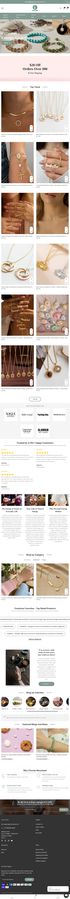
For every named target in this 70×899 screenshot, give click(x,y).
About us (4, 849)
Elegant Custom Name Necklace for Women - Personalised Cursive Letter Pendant (21, 337)
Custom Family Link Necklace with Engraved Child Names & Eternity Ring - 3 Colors (22, 287)
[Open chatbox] (66, 895)
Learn (44, 16)
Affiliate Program (41, 861)
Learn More (45, 684)
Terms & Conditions (42, 858)
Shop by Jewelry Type (20, 16)
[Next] (67, 740)
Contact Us (39, 824)
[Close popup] (67, 888)
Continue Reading (7, 759)
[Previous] (2, 740)
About (63, 16)
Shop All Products (35, 639)
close (3, 1)
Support (54, 16)
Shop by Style (33, 16)
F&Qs (37, 830)
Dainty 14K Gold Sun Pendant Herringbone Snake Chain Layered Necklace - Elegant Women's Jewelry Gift (27, 134)
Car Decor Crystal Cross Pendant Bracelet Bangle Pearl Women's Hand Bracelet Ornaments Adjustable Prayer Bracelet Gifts (31, 597)
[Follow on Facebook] (2, 841)
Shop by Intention (5, 16)
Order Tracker (40, 827)
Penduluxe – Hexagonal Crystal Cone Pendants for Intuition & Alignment (42, 626)
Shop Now (42, 2)
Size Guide (39, 833)
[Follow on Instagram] (8, 841)
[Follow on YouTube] (12, 841)
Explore (6, 42)
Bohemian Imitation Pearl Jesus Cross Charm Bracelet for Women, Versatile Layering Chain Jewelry (25, 185)
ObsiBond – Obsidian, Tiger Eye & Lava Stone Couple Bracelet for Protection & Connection (35, 633)
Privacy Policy (40, 849)
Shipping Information (42, 855)
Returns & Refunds (41, 852)
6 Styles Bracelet (8, 626)
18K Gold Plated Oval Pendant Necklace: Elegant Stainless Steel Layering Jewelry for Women (24, 388)
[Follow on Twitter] (5, 841)
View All (35, 399)
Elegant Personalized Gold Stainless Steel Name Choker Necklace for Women (20, 236)
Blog (2, 852)
